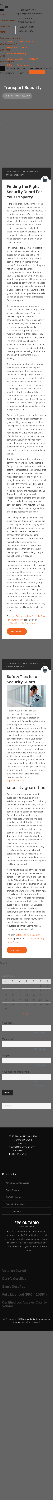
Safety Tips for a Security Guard (22, 679)
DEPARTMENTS (25, 42)
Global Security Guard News (23, 623)
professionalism (17, 780)
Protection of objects (33, 663)
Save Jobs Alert (7, 1427)
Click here (23, 1458)
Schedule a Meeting (16, 53)
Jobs (9, 65)
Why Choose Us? (15, 59)
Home (6, 96)
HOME (10, 42)
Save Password (14, 1389)
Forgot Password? (15, 1384)
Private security (30, 171)
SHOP (24, 47)
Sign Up (30, 1384)
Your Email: (12, 1475)
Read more (15, 632)
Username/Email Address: (19, 1364)
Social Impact (24, 65)
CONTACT (33, 59)
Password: (11, 1374)
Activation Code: (14, 1485)
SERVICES (12, 47)
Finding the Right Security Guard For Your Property (24, 192)
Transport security (15, 175)
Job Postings (37, 72)
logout (10, 1344)
